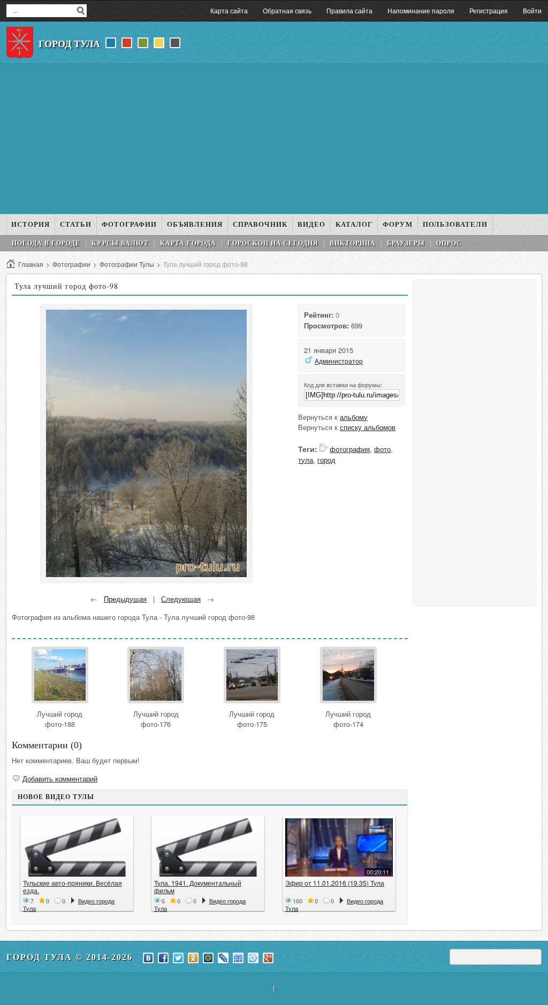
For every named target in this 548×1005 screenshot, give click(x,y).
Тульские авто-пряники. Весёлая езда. (72, 886)
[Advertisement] (274, 139)
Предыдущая (125, 599)
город (326, 460)
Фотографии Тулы (127, 263)
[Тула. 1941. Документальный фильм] (208, 847)
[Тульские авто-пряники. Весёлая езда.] (77, 847)
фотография (350, 449)
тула (305, 460)
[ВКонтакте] (148, 958)
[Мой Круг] (253, 958)
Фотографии (71, 263)
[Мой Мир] (208, 958)
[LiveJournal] (223, 958)
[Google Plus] (268, 958)
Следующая (181, 599)
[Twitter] (178, 958)
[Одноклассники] (193, 958)
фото (382, 449)
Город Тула (69, 44)
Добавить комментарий (59, 778)
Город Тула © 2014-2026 (69, 957)
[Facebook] (163, 958)
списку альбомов (367, 427)
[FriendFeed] (238, 958)
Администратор (339, 360)
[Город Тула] (19, 43)
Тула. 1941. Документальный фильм (197, 886)
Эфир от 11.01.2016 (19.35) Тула (334, 882)
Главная (30, 263)
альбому (354, 417)
